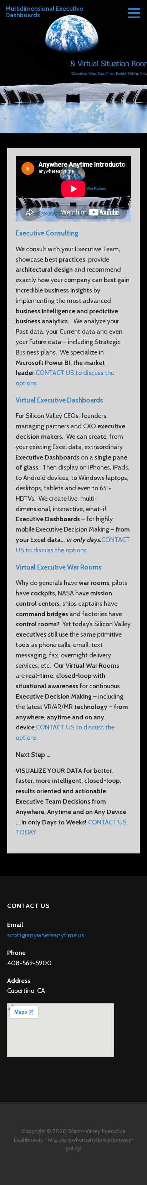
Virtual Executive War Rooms (59, 567)
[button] (136, 13)
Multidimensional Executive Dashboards (44, 12)
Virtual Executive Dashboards (59, 400)
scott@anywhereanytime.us (45, 935)
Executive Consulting (47, 233)
